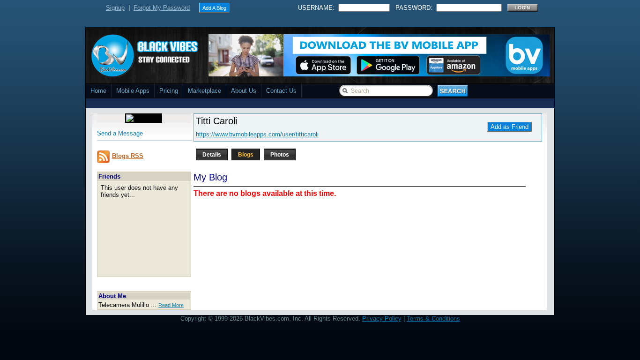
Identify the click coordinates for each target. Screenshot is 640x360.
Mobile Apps (132, 90)
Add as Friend (509, 126)
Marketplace (204, 90)
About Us (243, 90)
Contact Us (281, 90)
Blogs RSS (127, 155)
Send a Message (120, 133)
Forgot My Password (162, 7)
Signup (115, 7)
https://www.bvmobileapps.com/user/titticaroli (257, 134)
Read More (171, 305)
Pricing (168, 90)
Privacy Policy (382, 318)
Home (98, 90)
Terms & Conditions (433, 318)
